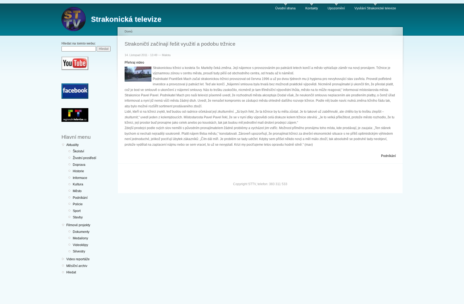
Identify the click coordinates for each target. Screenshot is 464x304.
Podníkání (80, 198)
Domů (128, 31)
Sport (77, 211)
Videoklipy (80, 245)
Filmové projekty (78, 225)
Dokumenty (81, 232)
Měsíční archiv (76, 266)
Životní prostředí (84, 158)
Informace (80, 178)
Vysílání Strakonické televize (375, 8)
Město (77, 191)
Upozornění (336, 8)
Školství (78, 151)
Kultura (78, 184)
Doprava (79, 165)
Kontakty (311, 8)
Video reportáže (78, 259)
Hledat (71, 272)
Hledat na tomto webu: (78, 43)
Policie (78, 204)
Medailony (80, 238)
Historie (78, 171)
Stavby (78, 217)
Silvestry (79, 251)
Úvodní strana (285, 8)
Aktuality (72, 145)
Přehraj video (134, 62)
